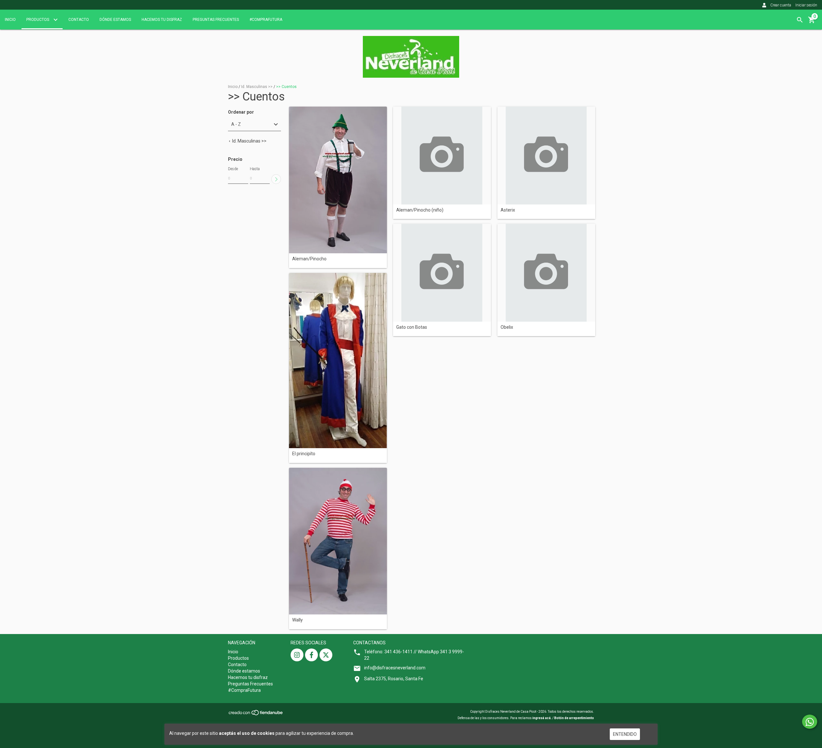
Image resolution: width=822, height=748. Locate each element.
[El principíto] (338, 360)
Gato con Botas (411, 327)
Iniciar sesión (806, 5)
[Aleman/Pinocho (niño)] (442, 155)
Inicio (10, 19)
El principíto (303, 453)
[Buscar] (799, 19)
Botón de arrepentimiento (574, 718)
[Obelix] (546, 273)
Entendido (625, 734)
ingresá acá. (542, 718)
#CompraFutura (265, 19)
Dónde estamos (115, 19)
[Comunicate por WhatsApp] (809, 722)
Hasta (255, 169)
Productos (38, 19)
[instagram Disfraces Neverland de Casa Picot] (297, 654)
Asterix (508, 210)
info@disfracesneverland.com (394, 667)
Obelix (507, 327)
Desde (233, 169)
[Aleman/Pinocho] (338, 180)
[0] (811, 22)
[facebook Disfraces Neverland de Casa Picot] (311, 654)
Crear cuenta (780, 5)
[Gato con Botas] (442, 273)
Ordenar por (241, 112)
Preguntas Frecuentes (216, 19)
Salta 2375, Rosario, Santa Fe (393, 678)
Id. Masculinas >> (257, 86)
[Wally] (338, 541)
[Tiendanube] (256, 715)
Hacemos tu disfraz (162, 19)
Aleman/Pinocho (309, 259)
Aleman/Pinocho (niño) (419, 210)
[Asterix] (546, 155)
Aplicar (276, 179)
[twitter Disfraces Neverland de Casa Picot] (325, 654)
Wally (297, 620)
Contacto (78, 19)
